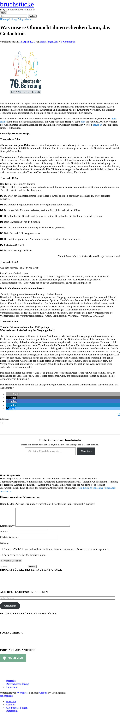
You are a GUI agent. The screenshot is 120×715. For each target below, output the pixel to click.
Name (4, 531)
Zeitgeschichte (25, 19)
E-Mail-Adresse (9, 537)
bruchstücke (17, 4)
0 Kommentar (68, 41)
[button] (12, 393)
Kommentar (7, 525)
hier (83, 121)
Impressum (12, 686)
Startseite (11, 680)
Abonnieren (86, 451)
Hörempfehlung (8, 19)
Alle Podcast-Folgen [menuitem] (17, 707)
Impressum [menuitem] (12, 710)
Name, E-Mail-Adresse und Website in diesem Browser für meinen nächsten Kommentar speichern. (57, 549)
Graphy (43, 692)
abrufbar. (97, 124)
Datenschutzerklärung (17, 683)
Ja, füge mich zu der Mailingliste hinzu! (24, 554)
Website (4, 543)
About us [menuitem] (11, 704)
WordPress (23, 692)
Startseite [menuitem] (11, 701)
